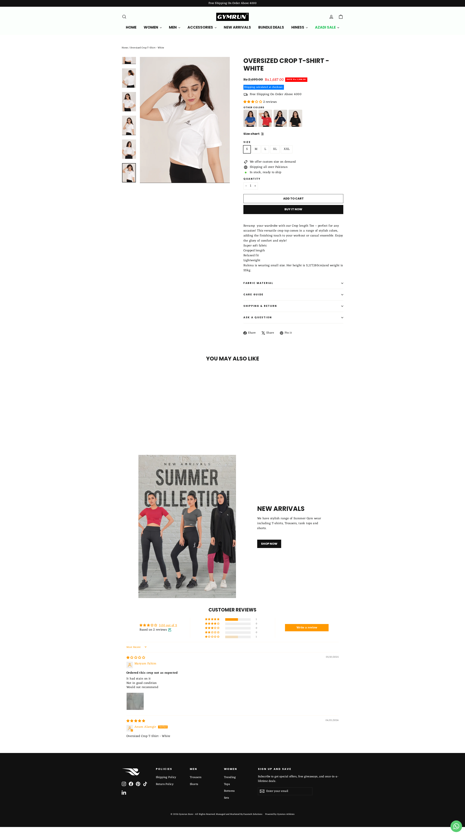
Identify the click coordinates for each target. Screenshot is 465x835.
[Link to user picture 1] (135, 701)
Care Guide (253, 294)
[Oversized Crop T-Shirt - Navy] (280, 118)
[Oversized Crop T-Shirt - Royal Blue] (250, 118)
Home (125, 48)
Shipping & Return (260, 306)
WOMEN (151, 27)
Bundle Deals (271, 27)
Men (173, 27)
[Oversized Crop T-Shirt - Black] (295, 118)
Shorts (194, 784)
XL (275, 149)
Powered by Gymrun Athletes (279, 814)
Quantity (252, 179)
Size (247, 142)
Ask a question (257, 317)
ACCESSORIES (200, 27)
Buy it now (293, 209)
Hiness (298, 27)
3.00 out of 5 (168, 625)
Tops (227, 784)
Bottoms (229, 791)
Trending (230, 777)
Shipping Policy (166, 777)
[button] (253, 102)
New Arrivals (237, 27)
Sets (226, 797)
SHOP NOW (269, 544)
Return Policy (165, 784)
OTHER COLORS (253, 107)
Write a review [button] (306, 627)
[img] (135, 658)
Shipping (249, 87)
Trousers (195, 777)
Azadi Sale (325, 27)
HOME (131, 27)
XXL (287, 149)
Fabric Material (258, 283)
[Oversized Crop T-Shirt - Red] (265, 118)
